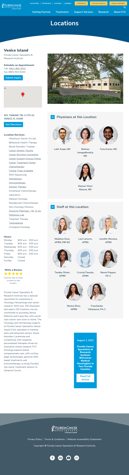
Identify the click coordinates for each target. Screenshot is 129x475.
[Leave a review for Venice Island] (13, 273)
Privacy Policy (35, 439)
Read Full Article (85, 378)
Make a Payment (118, 3)
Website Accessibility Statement (84, 439)
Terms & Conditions (54, 439)
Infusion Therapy (17, 186)
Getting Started (41, 11)
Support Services (83, 11)
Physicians (46, 3)
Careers (67, 3)
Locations (34, 3)
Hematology (15, 178)
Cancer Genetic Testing (21, 150)
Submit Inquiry (13, 77)
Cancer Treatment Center (22, 162)
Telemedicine (16, 223)
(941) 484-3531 (17, 68)
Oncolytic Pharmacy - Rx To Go (25, 210)
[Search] (124, 7)
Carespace (81, 3)
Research (103, 11)
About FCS (120, 11)
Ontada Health (98, 3)
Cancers (57, 3)
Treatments (62, 11)
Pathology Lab (16, 215)
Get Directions (13, 124)
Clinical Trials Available (21, 170)
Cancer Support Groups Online (25, 158)
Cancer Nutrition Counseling (23, 154)
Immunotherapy (17, 182)
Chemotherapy (16, 166)
